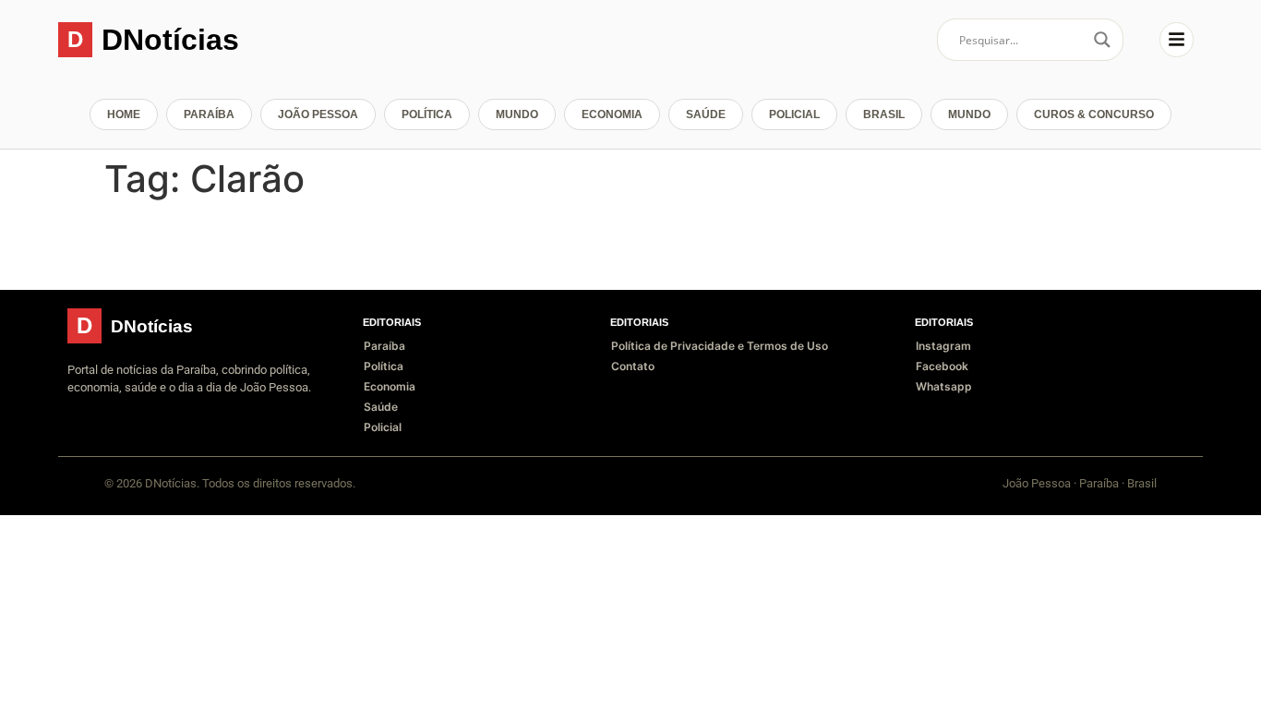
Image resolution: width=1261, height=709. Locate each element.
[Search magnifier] (1102, 40)
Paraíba (209, 114)
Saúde (706, 114)
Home (123, 114)
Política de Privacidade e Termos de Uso (719, 346)
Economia (612, 114)
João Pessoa (318, 114)
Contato (633, 366)
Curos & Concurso (1094, 114)
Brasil (884, 114)
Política (427, 114)
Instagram (943, 346)
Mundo (517, 114)
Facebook (942, 366)
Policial (794, 114)
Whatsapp (944, 386)
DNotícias (170, 39)
